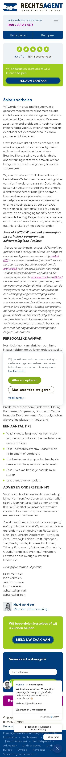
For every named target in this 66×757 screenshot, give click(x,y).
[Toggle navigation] (55, 20)
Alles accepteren (24, 380)
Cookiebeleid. (16, 371)
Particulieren (18, 35)
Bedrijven (47, 35)
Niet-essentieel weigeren (31, 390)
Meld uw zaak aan (33, 80)
